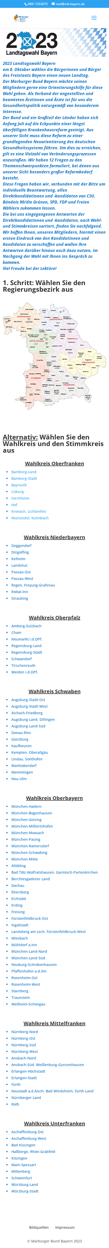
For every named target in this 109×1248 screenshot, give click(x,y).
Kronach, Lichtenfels (28, 511)
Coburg (17, 491)
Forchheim (20, 498)
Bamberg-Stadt (24, 478)
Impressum (65, 1227)
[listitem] (22, 320)
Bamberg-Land (24, 471)
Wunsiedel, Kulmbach (30, 518)
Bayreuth (19, 485)
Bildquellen (39, 1227)
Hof (14, 504)
